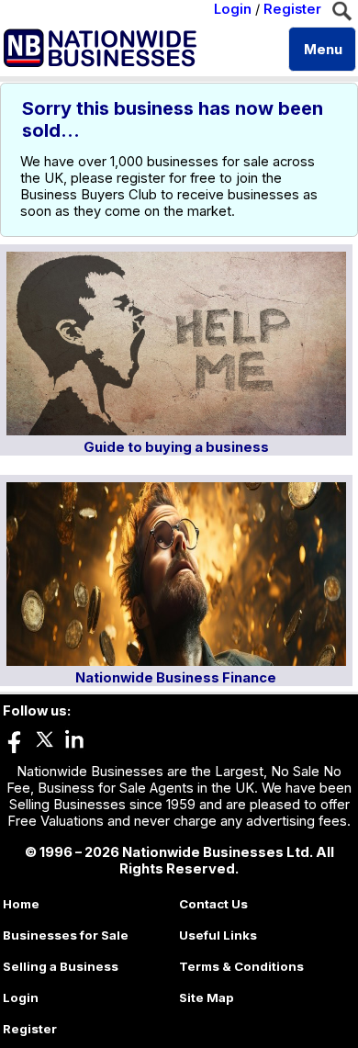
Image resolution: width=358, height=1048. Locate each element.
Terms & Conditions (241, 966)
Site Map (206, 997)
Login (233, 9)
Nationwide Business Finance (175, 678)
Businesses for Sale (66, 935)
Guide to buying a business (176, 447)
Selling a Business (60, 966)
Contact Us (213, 903)
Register (292, 9)
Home (21, 903)
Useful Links (218, 935)
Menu (323, 49)
